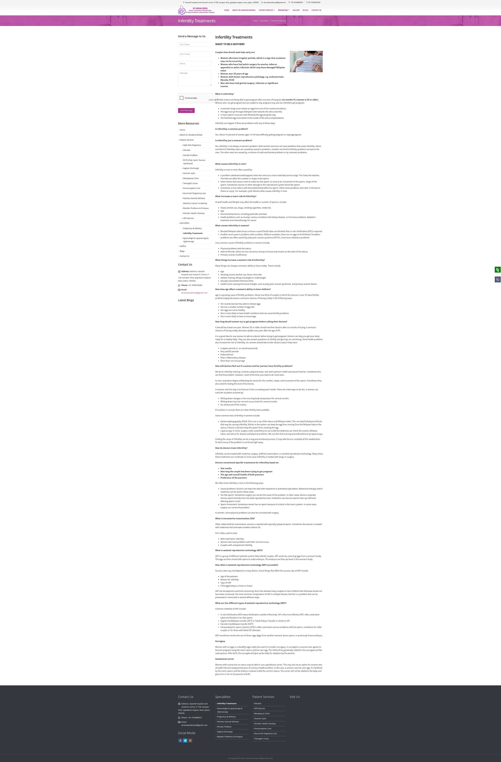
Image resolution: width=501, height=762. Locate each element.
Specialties (283, 10)
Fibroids (186, 150)
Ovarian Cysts (189, 173)
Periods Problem (190, 155)
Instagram (190, 741)
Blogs (305, 10)
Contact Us (316, 10)
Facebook (180, 741)
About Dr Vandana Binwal (244, 10)
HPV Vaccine (188, 218)
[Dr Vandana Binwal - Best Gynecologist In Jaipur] (196, 10)
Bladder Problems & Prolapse (196, 208)
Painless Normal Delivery (194, 198)
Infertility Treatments (193, 233)
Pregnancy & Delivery (192, 228)
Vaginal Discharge (191, 168)
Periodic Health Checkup (194, 213)
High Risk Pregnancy (192, 145)
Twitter (185, 741)
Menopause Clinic (191, 178)
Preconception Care (191, 188)
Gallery (296, 10)
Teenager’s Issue (190, 183)
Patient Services (266, 10)
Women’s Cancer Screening (195, 203)
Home (226, 10)
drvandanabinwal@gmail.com (275, 2)
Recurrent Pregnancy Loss (194, 193)
